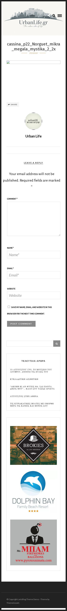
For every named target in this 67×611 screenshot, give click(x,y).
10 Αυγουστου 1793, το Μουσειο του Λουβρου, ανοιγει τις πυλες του (31, 371)
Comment (12, 199)
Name (10, 248)
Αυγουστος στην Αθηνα (24, 396)
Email (10, 268)
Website (11, 289)
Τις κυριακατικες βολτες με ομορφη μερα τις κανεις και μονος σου (32, 405)
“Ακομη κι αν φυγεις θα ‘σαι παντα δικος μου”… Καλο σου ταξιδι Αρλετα (32, 388)
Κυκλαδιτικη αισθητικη (24, 379)
